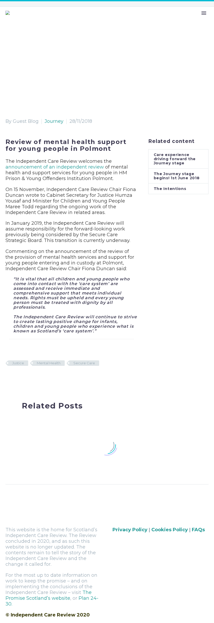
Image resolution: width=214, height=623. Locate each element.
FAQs (198, 530)
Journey (54, 121)
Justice (18, 363)
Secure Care (84, 363)
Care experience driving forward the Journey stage (175, 158)
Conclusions (124, 19)
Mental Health (49, 363)
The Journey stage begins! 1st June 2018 (177, 175)
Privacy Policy (129, 530)
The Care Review (86, 19)
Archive (199, 19)
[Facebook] (9, 378)
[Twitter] (17, 378)
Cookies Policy (169, 530)
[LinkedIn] (41, 378)
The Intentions (170, 188)
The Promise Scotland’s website (48, 595)
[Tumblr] (33, 378)
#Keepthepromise (164, 19)
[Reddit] (49, 378)
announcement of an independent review (54, 167)
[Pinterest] (25, 378)
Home (54, 19)
